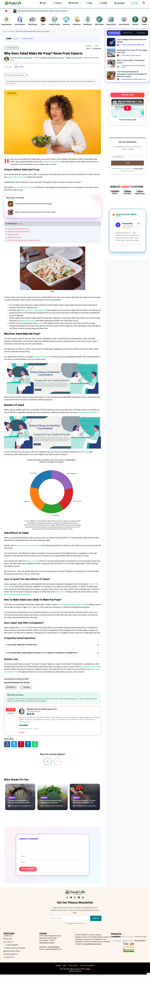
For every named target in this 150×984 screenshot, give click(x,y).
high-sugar (84, 452)
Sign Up (96, 918)
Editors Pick (127, 33)
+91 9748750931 (53, 947)
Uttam (88, 969)
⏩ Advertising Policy (11, 954)
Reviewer (11, 713)
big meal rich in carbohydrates (33, 310)
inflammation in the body (87, 412)
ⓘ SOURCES (10, 687)
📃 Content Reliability (11, 945)
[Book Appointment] (52, 378)
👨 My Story (8, 939)
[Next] (143, 11)
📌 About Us (8, 936)
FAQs (65, 965)
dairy (31, 607)
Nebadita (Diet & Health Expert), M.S (42, 709)
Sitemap (58, 965)
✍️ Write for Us (9, 957)
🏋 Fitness (57, 3)
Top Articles (141, 33)
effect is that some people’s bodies (27, 545)
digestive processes (27, 321)
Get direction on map (46, 942)
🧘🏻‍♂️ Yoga (89, 3)
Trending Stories (114, 33)
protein (40, 323)
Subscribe (135, 3)
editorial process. (24, 721)
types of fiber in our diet (16, 177)
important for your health (91, 666)
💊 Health (103, 3)
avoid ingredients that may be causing (72, 604)
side (79, 586)
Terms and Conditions (87, 965)
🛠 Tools (43, 3)
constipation (47, 162)
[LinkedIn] (83, 897)
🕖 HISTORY (25, 687)
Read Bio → (22, 732)
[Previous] (10, 11)
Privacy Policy (73, 965)
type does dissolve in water (23, 187)
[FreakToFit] (12, 3)
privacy (71, 923)
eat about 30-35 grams (41, 357)
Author (10, 709)
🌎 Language (119, 3)
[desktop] (52, 432)
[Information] (27, 75)
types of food (61, 592)
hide (20, 224)
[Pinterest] (79, 897)
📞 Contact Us (8, 942)
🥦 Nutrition (73, 3)
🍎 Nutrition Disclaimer (52, 695)
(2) (97, 412)
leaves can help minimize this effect (17, 594)
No (57, 761)
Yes (47, 761)
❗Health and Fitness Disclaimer (14, 948)
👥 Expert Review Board (12, 951)
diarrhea (57, 162)
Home (5, 31)
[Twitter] (71, 897)
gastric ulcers (32, 561)
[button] (143, 3)
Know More (42, 701)
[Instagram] (75, 897)
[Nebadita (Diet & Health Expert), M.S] (22, 711)
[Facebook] (67, 897)
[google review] (128, 945)
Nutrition (11, 31)
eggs (38, 607)
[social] (28, 714)
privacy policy (138, 168)
